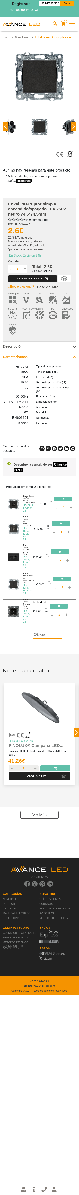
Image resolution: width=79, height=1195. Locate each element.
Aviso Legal (48, 913)
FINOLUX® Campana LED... (36, 745)
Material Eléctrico (16, 913)
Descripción (13, 346)
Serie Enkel (22, 37)
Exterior (9, 908)
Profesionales (13, 918)
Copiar (67, 3)
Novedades (11, 899)
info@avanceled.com (41, 985)
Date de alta (47, 287)
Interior (9, 904)
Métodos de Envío (15, 942)
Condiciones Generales (19, 933)
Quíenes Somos (50, 899)
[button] (73, 126)
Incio (6, 37)
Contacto (46, 904)
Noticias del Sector (54, 918)
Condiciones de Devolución (14, 947)
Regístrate (21, 4)
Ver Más (39, 815)
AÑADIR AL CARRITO (30, 278)
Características (15, 357)
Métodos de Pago (15, 937)
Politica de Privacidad (55, 908)
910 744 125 (41, 981)
